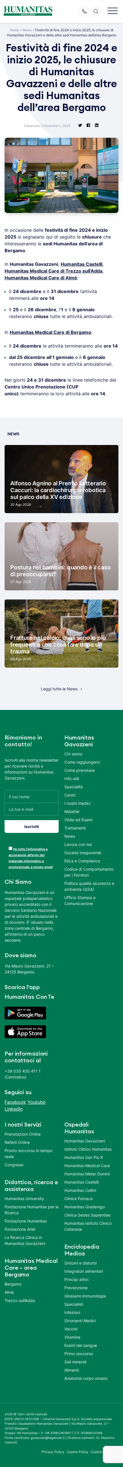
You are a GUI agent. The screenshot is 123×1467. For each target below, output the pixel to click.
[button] (113, 11)
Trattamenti (75, 828)
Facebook (15, 1102)
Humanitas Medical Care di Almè (41, 278)
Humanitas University (24, 1198)
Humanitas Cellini (80, 1190)
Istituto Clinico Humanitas (88, 1149)
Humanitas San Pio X (83, 1157)
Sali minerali (75, 1361)
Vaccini (71, 1328)
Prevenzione (76, 1287)
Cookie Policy (78, 1452)
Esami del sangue (80, 1345)
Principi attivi (76, 1279)
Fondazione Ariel (20, 1229)
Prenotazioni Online (23, 1134)
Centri (70, 795)
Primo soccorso (78, 1353)
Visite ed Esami (78, 819)
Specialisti (73, 1304)
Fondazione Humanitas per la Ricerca (32, 1209)
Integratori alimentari (83, 1271)
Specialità (73, 786)
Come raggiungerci (82, 762)
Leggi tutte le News (59, 688)
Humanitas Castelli (81, 264)
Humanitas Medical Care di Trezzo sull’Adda (53, 271)
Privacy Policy (52, 1452)
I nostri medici (77, 803)
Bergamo (13, 1284)
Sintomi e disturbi (80, 1263)
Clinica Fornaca (78, 1198)
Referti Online (17, 1142)
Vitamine (72, 1337)
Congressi (14, 1164)
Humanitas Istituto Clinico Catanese (88, 1226)
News (27, 30)
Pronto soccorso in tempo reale (28, 1153)
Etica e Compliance (82, 860)
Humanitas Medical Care (87, 1165)
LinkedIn (14, 1109)
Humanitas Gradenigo (84, 1206)
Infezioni (72, 1312)
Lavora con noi (78, 844)
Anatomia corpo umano (86, 1378)
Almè (9, 1292)
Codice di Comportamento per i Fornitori (89, 872)
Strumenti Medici (80, 1320)
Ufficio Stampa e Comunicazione (80, 900)
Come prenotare (79, 770)
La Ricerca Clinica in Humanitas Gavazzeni (25, 1240)
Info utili (71, 778)
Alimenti (71, 1370)
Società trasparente (82, 852)
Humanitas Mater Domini (87, 1173)
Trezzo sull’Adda (20, 1300)
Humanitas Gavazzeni (84, 1140)
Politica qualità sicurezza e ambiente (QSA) (89, 886)
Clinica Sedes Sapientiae (87, 1215)
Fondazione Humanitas (26, 1221)
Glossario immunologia (85, 1295)
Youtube (36, 1102)
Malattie (71, 811)
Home (14, 30)
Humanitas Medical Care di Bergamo (50, 332)
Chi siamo (73, 753)
